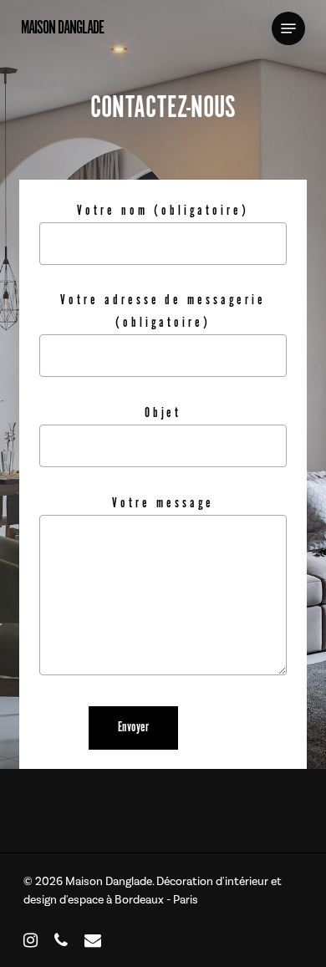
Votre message (162, 503)
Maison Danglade (62, 28)
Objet (163, 413)
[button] (288, 28)
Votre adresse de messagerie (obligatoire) (163, 312)
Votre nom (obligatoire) (162, 211)
